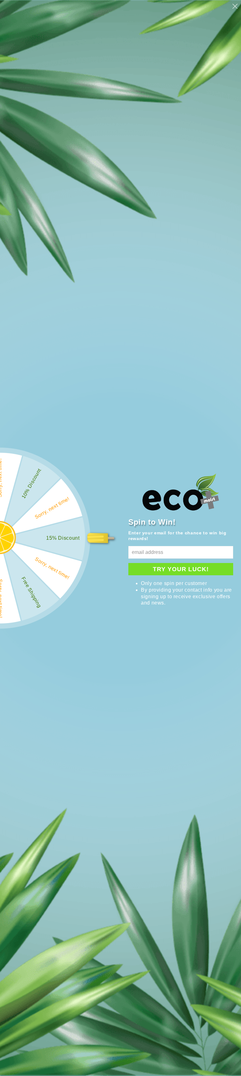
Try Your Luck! (181, 569)
